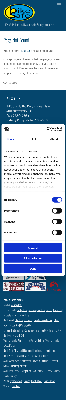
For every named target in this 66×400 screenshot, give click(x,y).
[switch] (57, 210)
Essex (16, 371)
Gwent (27, 381)
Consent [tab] (12, 138)
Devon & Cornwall (40, 361)
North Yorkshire (10, 356)
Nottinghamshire (54, 310)
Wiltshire (23, 366)
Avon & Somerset (23, 361)
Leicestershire (9, 315)
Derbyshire (22, 310)
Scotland (16, 386)
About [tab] (54, 138)
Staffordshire (24, 340)
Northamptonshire (37, 310)
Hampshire (26, 371)
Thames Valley (10, 376)
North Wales (36, 381)
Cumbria (28, 320)
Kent (34, 371)
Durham (28, 350)
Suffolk (41, 371)
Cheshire (19, 320)
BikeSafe (26, 50)
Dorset (54, 361)
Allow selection (33, 258)
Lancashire (14, 325)
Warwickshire (37, 340)
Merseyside (25, 325)
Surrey (49, 371)
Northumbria (51, 350)
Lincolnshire (23, 315)
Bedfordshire (17, 330)
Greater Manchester (43, 320)
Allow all (33, 247)
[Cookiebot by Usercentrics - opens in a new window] (47, 129)
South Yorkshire (26, 356)
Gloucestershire (10, 366)
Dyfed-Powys (16, 381)
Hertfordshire (47, 330)
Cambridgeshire (31, 330)
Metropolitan (16, 305)
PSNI (21, 335)
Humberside (38, 350)
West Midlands (52, 340)
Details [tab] (33, 138)
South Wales (49, 381)
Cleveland (18, 350)
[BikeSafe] (19, 19)
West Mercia (9, 345)
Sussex (57, 371)
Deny (33, 268)
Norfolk (58, 330)
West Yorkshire (42, 356)
